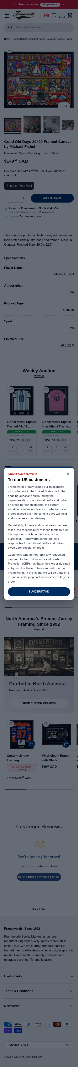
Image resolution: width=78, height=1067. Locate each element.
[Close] (67, 474)
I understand (39, 591)
